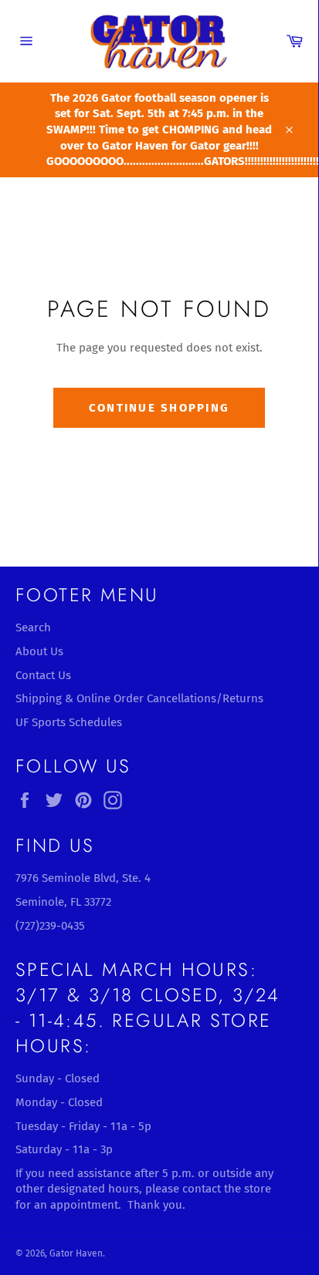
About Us (39, 651)
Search (33, 627)
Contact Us (43, 675)
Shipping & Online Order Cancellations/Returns (139, 698)
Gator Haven (76, 1253)
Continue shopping (159, 408)
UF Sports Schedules (68, 722)
